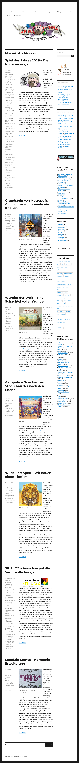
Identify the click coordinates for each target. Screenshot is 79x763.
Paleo (59, 349)
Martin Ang (8, 134)
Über (71, 12)
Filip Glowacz (8, 675)
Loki (11, 126)
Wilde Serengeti (9, 498)
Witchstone (11, 639)
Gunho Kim (8, 488)
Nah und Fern (61, 382)
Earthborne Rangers (63, 210)
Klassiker (60, 231)
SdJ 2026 (11, 162)
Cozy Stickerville (9, 90)
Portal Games (8, 621)
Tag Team (7, 169)
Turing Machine (9, 638)
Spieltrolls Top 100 (31, 12)
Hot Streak (11, 110)
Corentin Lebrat (9, 87)
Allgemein (7, 580)
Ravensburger (8, 152)
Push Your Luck (61, 303)
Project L (7, 623)
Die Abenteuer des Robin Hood (9, 594)
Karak (59, 351)
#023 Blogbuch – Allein (64, 94)
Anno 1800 (60, 385)
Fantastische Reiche (63, 398)
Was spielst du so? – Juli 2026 (65, 89)
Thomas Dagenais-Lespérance (8, 172)
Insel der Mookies (9, 112)
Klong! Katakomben (63, 375)
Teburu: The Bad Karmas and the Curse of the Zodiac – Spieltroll (65, 138)
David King (8, 92)
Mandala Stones (9, 683)
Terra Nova (7, 631)
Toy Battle (7, 175)
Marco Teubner (9, 133)
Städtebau (7, 411)
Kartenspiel (60, 295)
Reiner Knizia (69, 306)
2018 (69, 261)
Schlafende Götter (62, 175)
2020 (62, 264)
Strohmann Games (10, 167)
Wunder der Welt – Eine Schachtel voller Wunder (25, 299)
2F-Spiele (7, 582)
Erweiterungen (9, 671)
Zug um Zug (68, 327)
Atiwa (11, 584)
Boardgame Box (9, 589)
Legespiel (7, 230)
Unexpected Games (10, 177)
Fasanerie (7, 600)
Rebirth (7, 154)
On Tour (60, 370)
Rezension (7, 216)
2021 (66, 264)
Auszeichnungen (46, 12)
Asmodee (59, 273)
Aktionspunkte (9, 313)
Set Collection (60, 311)
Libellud (7, 126)
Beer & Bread (8, 585)
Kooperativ (67, 295)
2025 (6, 218)
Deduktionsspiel (61, 284)
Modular (59, 300)
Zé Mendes (10, 326)
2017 (65, 261)
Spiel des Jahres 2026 (63, 101)
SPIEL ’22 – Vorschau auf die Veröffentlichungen (27, 570)
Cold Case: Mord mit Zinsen (65, 174)
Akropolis (10, 400)
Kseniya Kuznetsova (10, 125)
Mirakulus (10, 138)
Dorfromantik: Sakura (63, 192)
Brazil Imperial (27, 349)
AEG (11, 582)
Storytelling (60, 319)
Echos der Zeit (61, 193)
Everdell (60, 383)
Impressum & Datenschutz (13, 15)
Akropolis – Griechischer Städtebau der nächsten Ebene (24, 386)
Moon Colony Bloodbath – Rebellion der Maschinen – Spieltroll (64, 144)
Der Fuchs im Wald (63, 352)
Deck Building (61, 281)
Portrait (60, 232)
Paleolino (7, 144)
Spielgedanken (9, 72)
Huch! (9, 602)
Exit (67, 287)
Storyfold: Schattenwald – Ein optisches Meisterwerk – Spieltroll (65, 117)
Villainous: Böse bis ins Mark (65, 377)
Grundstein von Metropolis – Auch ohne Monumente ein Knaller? (27, 204)
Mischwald (61, 390)
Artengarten (8, 79)
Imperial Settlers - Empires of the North (9, 605)
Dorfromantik (61, 354)
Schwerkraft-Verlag (62, 308)
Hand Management (62, 292)
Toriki (12, 173)
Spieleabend (61, 235)
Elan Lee (7, 94)
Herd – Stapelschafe (63, 96)
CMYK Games (8, 86)
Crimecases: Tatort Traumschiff (66, 206)
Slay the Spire (61, 361)
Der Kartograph (62, 401)
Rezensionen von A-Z (17, 12)
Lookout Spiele (9, 616)
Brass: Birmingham (63, 365)
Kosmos (7, 123)
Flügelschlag (60, 289)
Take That (67, 319)
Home (7, 12)
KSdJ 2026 (12, 123)
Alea (6, 74)
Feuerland (7, 97)
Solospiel (7, 495)
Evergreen (7, 598)
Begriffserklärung (62, 226)
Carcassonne (69, 279)
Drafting (12, 315)
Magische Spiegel (9, 131)
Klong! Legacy (61, 400)
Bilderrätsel (61, 227)
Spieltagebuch (61, 317)
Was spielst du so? (62, 240)
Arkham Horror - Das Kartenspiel (62, 270)
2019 (58, 264)
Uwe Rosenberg (61, 322)
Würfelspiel (60, 327)
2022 (6, 400)
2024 (62, 267)
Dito (12, 92)
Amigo (12, 77)
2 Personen (60, 261)
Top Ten (60, 211)
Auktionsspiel (11, 218)
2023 (6, 311)
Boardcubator (8, 587)
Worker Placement (10, 500)
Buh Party (12, 84)
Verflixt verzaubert (9, 178)
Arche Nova (61, 380)
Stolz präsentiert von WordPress (19, 756)
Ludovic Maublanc (9, 128)
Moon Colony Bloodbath (64, 179)
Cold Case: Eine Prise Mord (64, 198)
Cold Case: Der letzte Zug (64, 184)
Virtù (6, 639)
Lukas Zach (8, 130)
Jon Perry (7, 113)
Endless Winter (9, 597)
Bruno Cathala (61, 279)
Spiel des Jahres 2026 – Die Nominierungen (26, 62)
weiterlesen (22, 135)
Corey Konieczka (9, 89)
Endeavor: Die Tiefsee (63, 202)
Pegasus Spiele (9, 620)
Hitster (60, 359)
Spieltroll (7, 165)
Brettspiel (7, 220)
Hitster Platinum (62, 403)
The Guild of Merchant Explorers (9, 633)
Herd (59, 195)
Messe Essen (8, 618)
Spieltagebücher (61, 12)
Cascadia (42, 431)
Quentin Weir (8, 151)
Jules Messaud (8, 403)
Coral (10, 592)
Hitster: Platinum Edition (64, 177)
